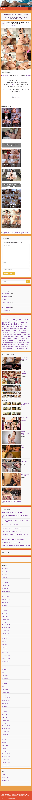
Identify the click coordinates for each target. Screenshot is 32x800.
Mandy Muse (4, 233)
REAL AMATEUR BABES (22, 344)
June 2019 (4, 739)
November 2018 (6, 756)
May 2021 (4, 683)
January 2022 (5, 678)
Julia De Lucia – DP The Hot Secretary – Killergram (16, 14)
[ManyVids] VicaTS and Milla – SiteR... (25, 433)
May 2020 (4, 711)
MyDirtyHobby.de (9, 342)
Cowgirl (19, 324)
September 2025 (6, 599)
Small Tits (20, 233)
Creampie (8, 326)
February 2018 (5, 765)
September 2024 (6, 633)
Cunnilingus (15, 328)
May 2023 (4, 669)
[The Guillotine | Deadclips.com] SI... (25, 405)
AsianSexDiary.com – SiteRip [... (9, 399)
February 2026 (5, 585)
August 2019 (5, 734)
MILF (8, 340)
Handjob (19, 334)
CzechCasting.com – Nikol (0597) (11, 542)
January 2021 (5, 695)
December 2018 (6, 753)
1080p (4, 320)
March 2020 (5, 717)
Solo (26, 346)
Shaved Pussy (6, 346)
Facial (16, 332)
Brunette (11, 232)
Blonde (7, 232)
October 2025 (5, 596)
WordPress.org (5, 783)
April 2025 (4, 613)
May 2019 (4, 742)
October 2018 (5, 759)
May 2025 (4, 610)
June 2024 (4, 641)
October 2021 (5, 681)
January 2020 (5, 723)
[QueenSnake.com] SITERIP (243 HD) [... (11, 501)
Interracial (15, 336)
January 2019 (5, 751)
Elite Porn (2, 8)
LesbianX (27, 232)
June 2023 (4, 666)
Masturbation (11, 233)
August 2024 (5, 636)
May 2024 (4, 644)
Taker (8, 25)
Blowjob (9, 324)
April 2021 (4, 686)
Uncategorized (5, 310)
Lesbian (22, 232)
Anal (4, 232)
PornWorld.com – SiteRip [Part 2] (11, 531)
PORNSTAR (5, 305)
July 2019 (4, 737)
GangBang (5, 334)
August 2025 (5, 602)
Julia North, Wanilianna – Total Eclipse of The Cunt (16, 545)
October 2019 (5, 731)
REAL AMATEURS (6, 307)
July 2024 (4, 638)
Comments (5, 780)
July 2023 (4, 664)
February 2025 (5, 619)
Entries (5, 777)
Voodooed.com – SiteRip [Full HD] (11, 528)
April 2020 (4, 714)
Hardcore (27, 334)
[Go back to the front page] (16, 3)
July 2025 (4, 605)
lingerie (5, 338)
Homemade (6, 336)
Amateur (12, 320)
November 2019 (6, 728)
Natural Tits (19, 342)
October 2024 (5, 630)
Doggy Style (17, 330)
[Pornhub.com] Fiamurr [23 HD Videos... (24, 461)
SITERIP (12, 346)
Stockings (5, 348)
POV (5, 344)
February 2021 (5, 692)
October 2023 (5, 661)
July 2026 (4, 571)
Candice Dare (17, 232)
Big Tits (15, 322)
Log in (3, 774)
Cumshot (7, 328)
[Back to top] (29, 797)
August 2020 (5, 703)
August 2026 (5, 568)
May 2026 (4, 577)
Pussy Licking (12, 344)
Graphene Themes (11, 798)
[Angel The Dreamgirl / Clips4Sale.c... (24, 373)
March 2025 (5, 616)
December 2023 (6, 655)
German (12, 334)
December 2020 (6, 697)
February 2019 (5, 748)
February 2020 (5, 720)
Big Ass (5, 322)
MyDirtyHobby (16, 340)
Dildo (9, 330)
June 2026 (4, 574)
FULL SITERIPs (5, 293)
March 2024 (5, 650)
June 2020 (4, 709)
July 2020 (4, 706)
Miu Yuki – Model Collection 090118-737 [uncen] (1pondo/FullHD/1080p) (16, 18)
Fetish (23, 332)
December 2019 (6, 725)
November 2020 (6, 700)
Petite (15, 233)
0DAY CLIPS (5, 291)
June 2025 (4, 608)
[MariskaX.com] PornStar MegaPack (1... (24, 419)
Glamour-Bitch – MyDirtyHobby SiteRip (13, 539)
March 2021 (5, 689)
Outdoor (27, 342)
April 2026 (4, 580)
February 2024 (5, 652)
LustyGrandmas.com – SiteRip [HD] (12, 512)
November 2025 (6, 594)
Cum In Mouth (20, 326)
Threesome (22, 348)
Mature (24, 338)
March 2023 (5, 675)
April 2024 (4, 647)
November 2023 (6, 658)
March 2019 (5, 745)
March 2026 (5, 582)
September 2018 (6, 762)
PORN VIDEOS (13, 25)
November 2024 (6, 627)
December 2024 (6, 624)
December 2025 (6, 591)
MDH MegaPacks (6, 296)
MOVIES (4, 299)
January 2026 (5, 588)
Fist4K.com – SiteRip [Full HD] (10, 525)
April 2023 (4, 672)
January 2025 (5, 622)
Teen (12, 348)
